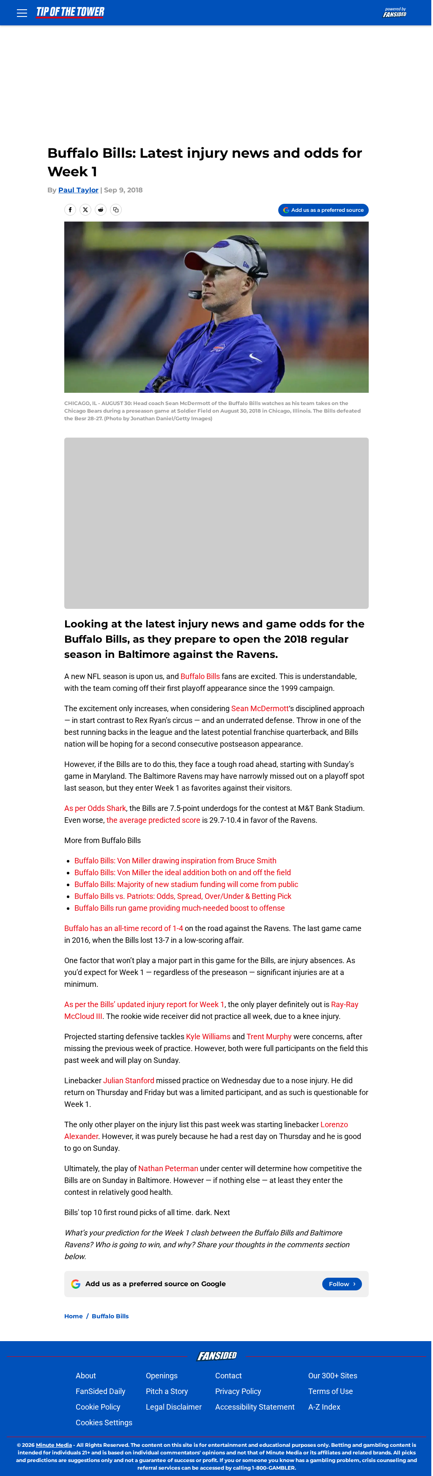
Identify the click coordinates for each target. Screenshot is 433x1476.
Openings (162, 1375)
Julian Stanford (128, 1080)
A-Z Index (324, 1406)
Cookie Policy (98, 1406)
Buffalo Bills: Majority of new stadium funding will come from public (186, 884)
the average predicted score (153, 820)
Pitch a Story (167, 1391)
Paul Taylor (78, 190)
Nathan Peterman (168, 1168)
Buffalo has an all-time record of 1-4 (123, 928)
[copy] (116, 210)
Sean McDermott (260, 708)
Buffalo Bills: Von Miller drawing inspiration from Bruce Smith (175, 860)
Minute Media (54, 1445)
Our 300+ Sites (332, 1375)
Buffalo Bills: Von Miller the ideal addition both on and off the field (182, 872)
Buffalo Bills (200, 676)
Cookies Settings (104, 1422)
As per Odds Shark (95, 808)
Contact (228, 1375)
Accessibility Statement (255, 1406)
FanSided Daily (101, 1391)
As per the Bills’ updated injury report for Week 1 (144, 1004)
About (86, 1375)
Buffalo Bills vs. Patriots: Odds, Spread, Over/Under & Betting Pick (182, 896)
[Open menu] (22, 13)
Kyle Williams (208, 1036)
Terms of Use (330, 1391)
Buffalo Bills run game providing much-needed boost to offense (179, 908)
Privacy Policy (238, 1391)
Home (73, 1316)
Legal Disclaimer (174, 1406)
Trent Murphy (269, 1036)
